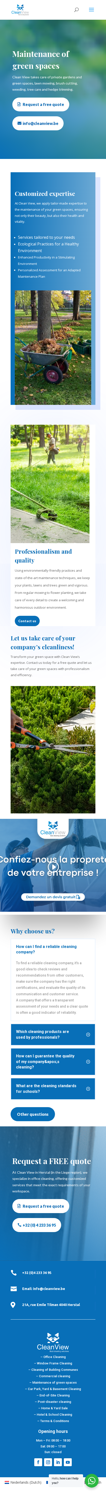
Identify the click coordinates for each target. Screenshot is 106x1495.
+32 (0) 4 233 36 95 (39, 1225)
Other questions (33, 1114)
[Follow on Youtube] (68, 1462)
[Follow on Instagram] (48, 1462)
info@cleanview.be (40, 123)
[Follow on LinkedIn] (58, 1462)
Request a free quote (43, 104)
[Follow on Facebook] (38, 1462)
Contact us (27, 621)
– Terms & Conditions (53, 1421)
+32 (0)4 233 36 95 (37, 1273)
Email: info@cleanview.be (43, 1289)
